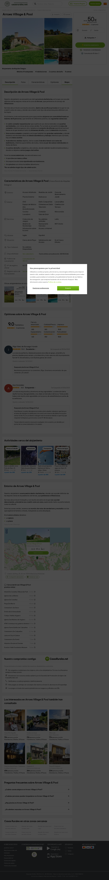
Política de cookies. (55, 282)
